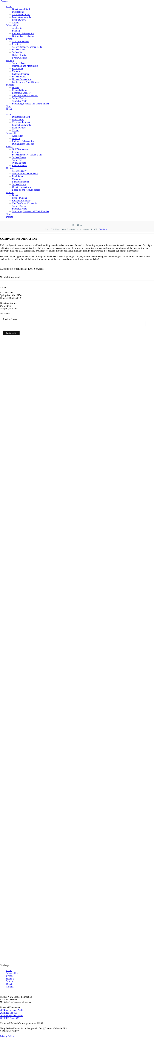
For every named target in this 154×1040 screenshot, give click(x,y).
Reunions (16, 44)
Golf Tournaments (20, 41)
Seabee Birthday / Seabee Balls (27, 47)
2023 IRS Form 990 (9, 1018)
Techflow (103, 229)
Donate (4, 1)
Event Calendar (19, 57)
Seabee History (19, 63)
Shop (8, 106)
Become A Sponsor (21, 93)
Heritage (10, 60)
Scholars (16, 30)
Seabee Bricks (19, 98)
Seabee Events (19, 49)
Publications (18, 12)
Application (17, 28)
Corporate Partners (21, 14)
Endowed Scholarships (23, 33)
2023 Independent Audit (11, 1015)
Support (10, 84)
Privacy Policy (7, 1036)
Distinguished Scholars (23, 36)
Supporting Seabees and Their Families (30, 103)
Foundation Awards (21, 17)
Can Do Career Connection (25, 95)
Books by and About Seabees (26, 82)
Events (9, 39)
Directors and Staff (21, 9)
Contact (15, 22)
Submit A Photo (19, 101)
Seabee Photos (19, 76)
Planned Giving (19, 90)
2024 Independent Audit (11, 1010)
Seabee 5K (17, 52)
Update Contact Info (21, 79)
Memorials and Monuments (25, 66)
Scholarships (12, 25)
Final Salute (17, 68)
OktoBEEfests (19, 55)
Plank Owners (19, 20)
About (9, 6)
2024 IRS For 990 (8, 1012)
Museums (16, 71)
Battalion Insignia (20, 74)
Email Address (10, 319)
